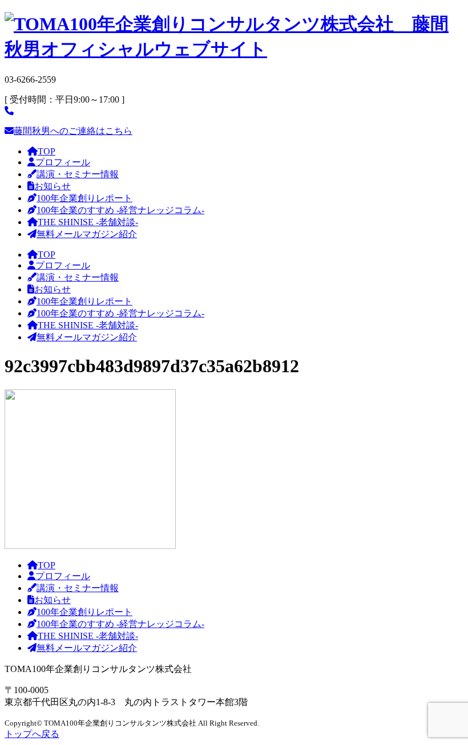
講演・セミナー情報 (78, 174)
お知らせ (52, 186)
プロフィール (62, 162)
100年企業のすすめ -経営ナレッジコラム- (120, 210)
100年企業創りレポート (84, 198)
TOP (46, 151)
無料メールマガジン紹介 (87, 234)
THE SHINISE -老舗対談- (88, 222)
